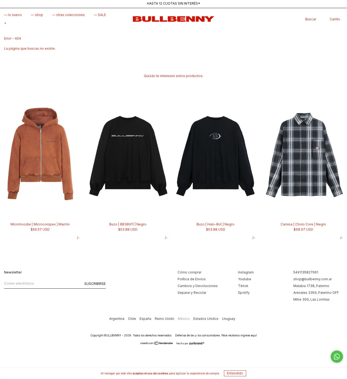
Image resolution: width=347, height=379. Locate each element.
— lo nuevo (13, 15)
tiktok (243, 286)
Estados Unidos (206, 319)
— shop (37, 15)
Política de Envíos (192, 279)
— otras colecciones (68, 15)
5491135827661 (305, 272)
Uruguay (228, 319)
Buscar (310, 19)
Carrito (335, 19)
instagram (246, 272)
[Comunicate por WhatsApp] (337, 357)
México (184, 319)
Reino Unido (165, 319)
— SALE (100, 15)
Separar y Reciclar (192, 293)
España (146, 319)
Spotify (244, 293)
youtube (244, 279)
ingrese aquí (248, 335)
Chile (132, 319)
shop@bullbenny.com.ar (312, 279)
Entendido (235, 373)
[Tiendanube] (157, 344)
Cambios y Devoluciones (198, 286)
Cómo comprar (189, 272)
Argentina (117, 319)
